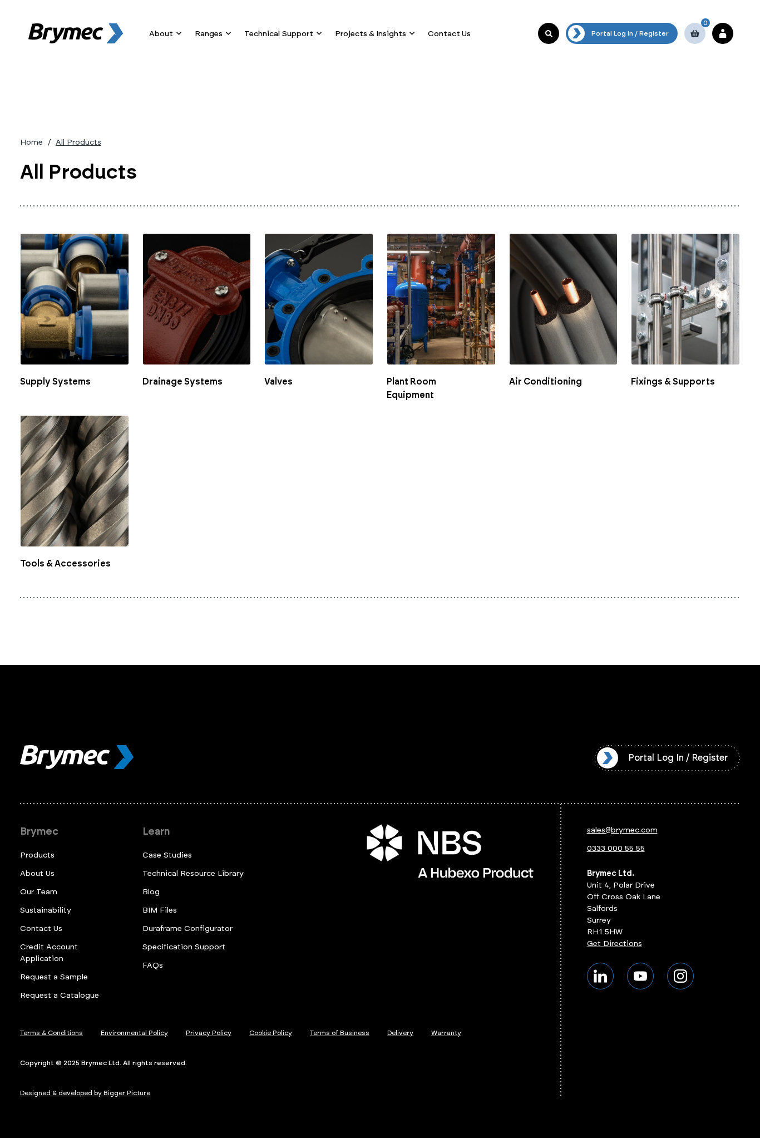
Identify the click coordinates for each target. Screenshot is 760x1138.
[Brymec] (76, 33)
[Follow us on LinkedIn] (600, 976)
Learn (156, 831)
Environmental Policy (134, 1033)
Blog (151, 891)
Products (37, 855)
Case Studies (167, 855)
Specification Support (183, 947)
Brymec (39, 831)
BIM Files (159, 910)
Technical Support (278, 33)
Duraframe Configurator (187, 928)
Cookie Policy (270, 1033)
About (161, 33)
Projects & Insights (370, 33)
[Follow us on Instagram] (680, 976)
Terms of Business (339, 1033)
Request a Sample (54, 977)
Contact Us (449, 33)
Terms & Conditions (51, 1033)
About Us (37, 873)
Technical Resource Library (193, 873)
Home (31, 142)
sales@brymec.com (622, 830)
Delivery (400, 1033)
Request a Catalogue (59, 995)
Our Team (38, 891)
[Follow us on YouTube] (640, 976)
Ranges (209, 33)
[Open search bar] (548, 33)
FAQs (152, 965)
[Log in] (722, 33)
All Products (78, 142)
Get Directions (614, 943)
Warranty (446, 1033)
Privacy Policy (208, 1033)
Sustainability (45, 910)
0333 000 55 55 (616, 848)
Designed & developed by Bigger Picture (85, 1093)
